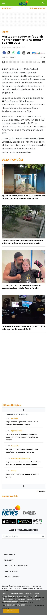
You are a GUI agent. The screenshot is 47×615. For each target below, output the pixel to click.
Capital (5, 32)
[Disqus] (23, 367)
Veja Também (12, 160)
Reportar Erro (11, 577)
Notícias (41, 491)
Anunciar (8, 560)
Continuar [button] (11, 611)
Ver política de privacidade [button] (14, 605)
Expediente (9, 555)
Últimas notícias (37, 8)
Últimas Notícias (11, 405)
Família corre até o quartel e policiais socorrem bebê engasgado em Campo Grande (22, 437)
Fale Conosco (11, 571)
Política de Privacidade (16, 566)
